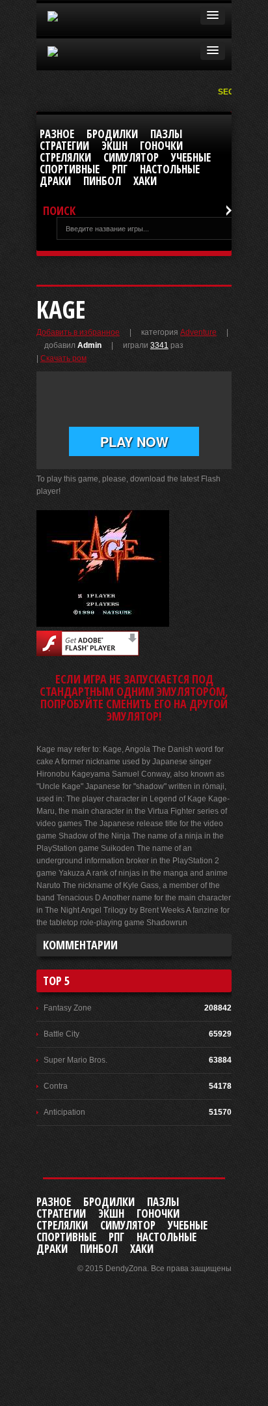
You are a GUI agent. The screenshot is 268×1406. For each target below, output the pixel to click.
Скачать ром (63, 358)
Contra (56, 1086)
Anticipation (64, 1112)
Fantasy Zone (68, 1007)
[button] (212, 16)
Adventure (198, 332)
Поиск (59, 211)
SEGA (230, 91)
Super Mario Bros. (75, 1060)
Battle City (61, 1034)
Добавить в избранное (78, 332)
